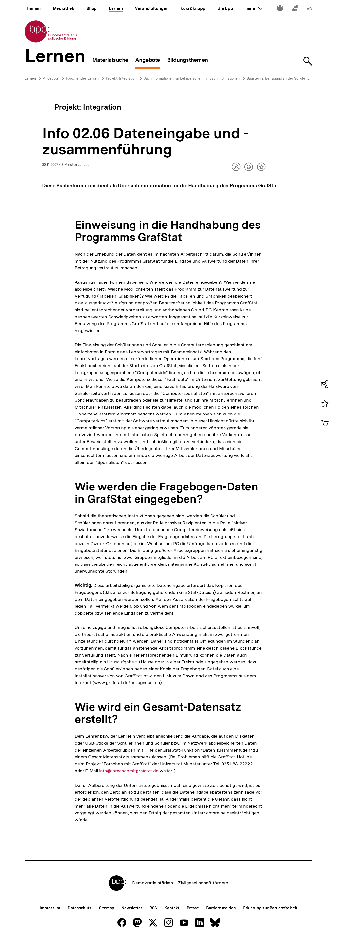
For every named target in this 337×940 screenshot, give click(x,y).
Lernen (30, 78)
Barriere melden (221, 908)
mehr (253, 8)
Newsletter (131, 908)
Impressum (50, 908)
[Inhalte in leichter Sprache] (280, 9)
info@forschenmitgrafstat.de (128, 770)
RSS (153, 908)
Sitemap (106, 908)
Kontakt (171, 908)
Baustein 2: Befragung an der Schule (276, 78)
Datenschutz (80, 908)
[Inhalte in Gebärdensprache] (295, 9)
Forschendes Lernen (82, 78)
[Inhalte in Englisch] (309, 9)
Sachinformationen (224, 78)
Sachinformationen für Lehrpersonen (173, 78)
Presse (193, 908)
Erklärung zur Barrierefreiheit (270, 908)
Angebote (51, 78)
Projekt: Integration (121, 78)
